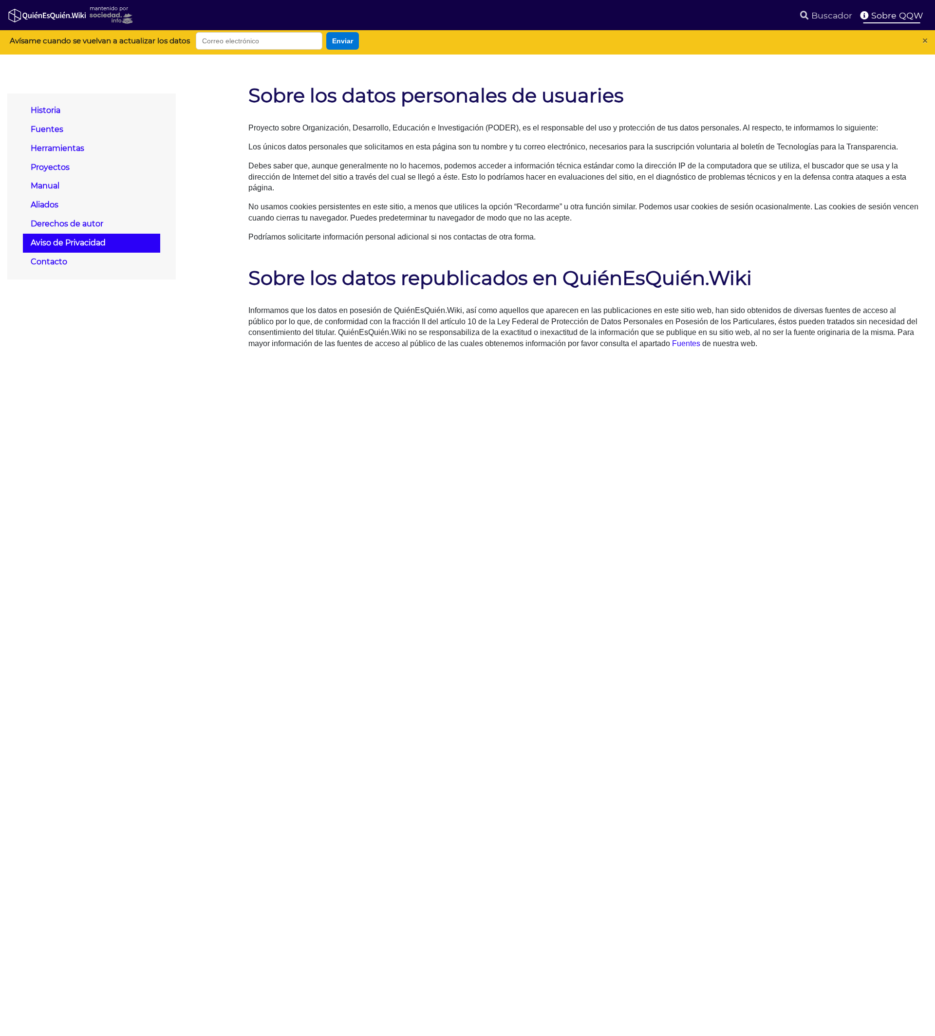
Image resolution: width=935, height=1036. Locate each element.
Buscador (830, 15)
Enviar (342, 41)
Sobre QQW (896, 15)
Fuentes (686, 343)
